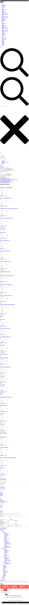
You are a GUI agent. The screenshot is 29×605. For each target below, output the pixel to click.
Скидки (3, 45)
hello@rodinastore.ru (2, 487)
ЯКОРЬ (3, 43)
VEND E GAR (4, 38)
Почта (8, 173)
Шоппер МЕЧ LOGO (3, 405)
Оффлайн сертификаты (5, 17)
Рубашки (3, 13)
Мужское (3, 4)
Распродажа (3, 162)
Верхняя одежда (4, 12)
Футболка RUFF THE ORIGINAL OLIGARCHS (8, 457)
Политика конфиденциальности (4, 501)
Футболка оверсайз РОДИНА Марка (6, 284)
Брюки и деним (4, 11)
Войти (1, 165)
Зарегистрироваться (3, 171)
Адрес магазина (2, 502)
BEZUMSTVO (4, 34)
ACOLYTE (3, 32)
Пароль (8, 174)
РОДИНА (3, 41)
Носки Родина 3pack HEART (5, 328)
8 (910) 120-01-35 (2, 478)
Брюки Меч (2, 413)
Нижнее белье (3, 20)
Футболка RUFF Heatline (4, 447)
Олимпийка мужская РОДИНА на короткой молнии (9, 208)
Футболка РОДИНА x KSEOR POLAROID (7, 304)
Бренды (3, 31)
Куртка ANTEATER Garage (4, 240)
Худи (2, 15)
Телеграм (1, 512)
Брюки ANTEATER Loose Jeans (5, 261)
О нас (1, 498)
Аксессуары (3, 18)
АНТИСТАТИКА (4, 39)
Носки (2, 7)
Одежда (3, 161)
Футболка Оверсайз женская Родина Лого (7, 275)
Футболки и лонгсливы (5, 14)
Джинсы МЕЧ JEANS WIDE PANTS (6, 397)
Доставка (1, 500)
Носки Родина (2, 319)
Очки (2, 8)
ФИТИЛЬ (3, 42)
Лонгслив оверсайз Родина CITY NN (6, 295)
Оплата (1, 499)
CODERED (4, 568)
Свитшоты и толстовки (5, 27)
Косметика (3, 6)
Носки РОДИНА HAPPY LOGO (5, 336)
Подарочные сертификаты (5, 16)
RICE (2, 37)
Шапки (3, 10)
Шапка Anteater (3, 232)
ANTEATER (3, 33)
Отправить (16, 520)
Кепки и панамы (4, 5)
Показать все (5, 532)
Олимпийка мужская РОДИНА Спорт (6, 187)
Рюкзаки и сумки (4, 9)
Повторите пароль (9, 170)
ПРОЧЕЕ (3, 40)
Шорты (3, 29)
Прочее (3, 22)
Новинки (1, 494)
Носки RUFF (2, 345)
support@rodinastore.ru (3, 479)
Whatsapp (1, 511)
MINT (2, 36)
